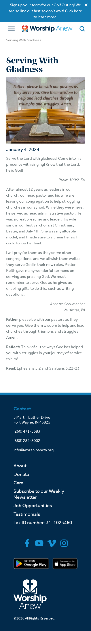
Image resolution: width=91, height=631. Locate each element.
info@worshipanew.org (33, 449)
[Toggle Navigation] (10, 28)
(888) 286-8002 (26, 440)
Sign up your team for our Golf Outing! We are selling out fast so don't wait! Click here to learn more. (45, 10)
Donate (21, 474)
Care (18, 483)
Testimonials (26, 514)
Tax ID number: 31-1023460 (42, 523)
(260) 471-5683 (26, 431)
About (20, 466)
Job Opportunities (32, 505)
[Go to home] (47, 28)
